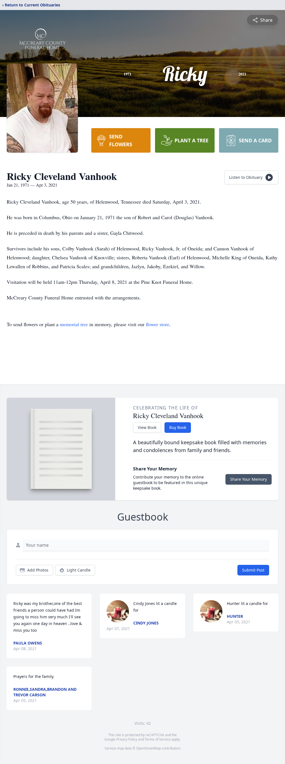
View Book (147, 427)
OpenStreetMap (148, 748)
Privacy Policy (126, 739)
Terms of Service (158, 739)
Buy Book (177, 427)
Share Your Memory (248, 479)
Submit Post (253, 570)
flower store (157, 324)
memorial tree (74, 324)
